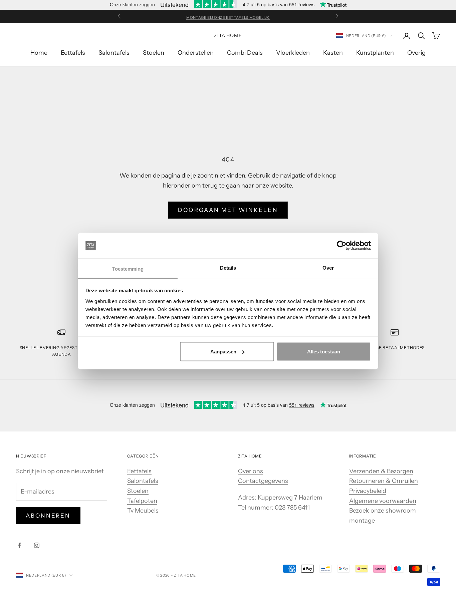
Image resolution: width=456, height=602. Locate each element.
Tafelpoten (142, 501)
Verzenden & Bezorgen (381, 471)
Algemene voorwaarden (382, 501)
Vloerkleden (293, 52)
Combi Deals (245, 52)
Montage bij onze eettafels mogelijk (228, 16)
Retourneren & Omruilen (383, 481)
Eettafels (73, 52)
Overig (416, 52)
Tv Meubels (143, 510)
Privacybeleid (367, 491)
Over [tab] (328, 267)
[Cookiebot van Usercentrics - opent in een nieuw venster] (341, 246)
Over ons (250, 471)
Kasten (333, 52)
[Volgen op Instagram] (36, 545)
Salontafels (114, 52)
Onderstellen (196, 52)
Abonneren (48, 515)
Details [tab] (228, 267)
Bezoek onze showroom (382, 510)
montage (362, 520)
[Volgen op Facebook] (19, 545)
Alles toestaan (323, 351)
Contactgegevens (263, 481)
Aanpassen (223, 351)
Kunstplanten (375, 52)
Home (38, 52)
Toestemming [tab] (128, 268)
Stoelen (153, 52)
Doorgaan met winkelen (228, 210)
